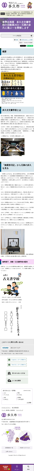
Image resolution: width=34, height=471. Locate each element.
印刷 (17, 39)
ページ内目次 (17, 35)
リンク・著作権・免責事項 (8, 410)
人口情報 (29, 402)
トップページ (9, 12)
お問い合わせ (9, 451)
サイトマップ (19, 410)
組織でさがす (16, 12)
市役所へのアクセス (25, 447)
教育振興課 (5, 347)
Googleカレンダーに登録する (18, 359)
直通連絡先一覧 (9, 447)
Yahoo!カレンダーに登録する (18, 364)
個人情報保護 (15, 407)
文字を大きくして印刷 (26, 39)
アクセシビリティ (6, 407)
